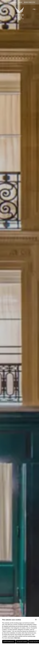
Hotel (20, 2)
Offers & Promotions (10, 2)
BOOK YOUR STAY (29, 2)
